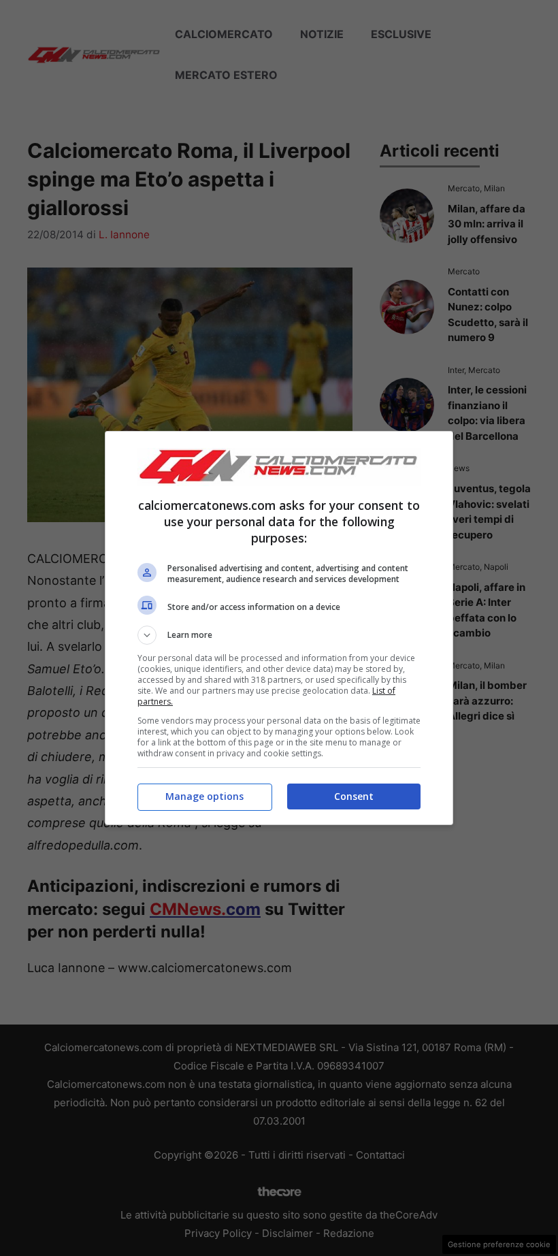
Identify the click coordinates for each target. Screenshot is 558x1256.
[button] (279, 635)
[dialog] (279, 628)
